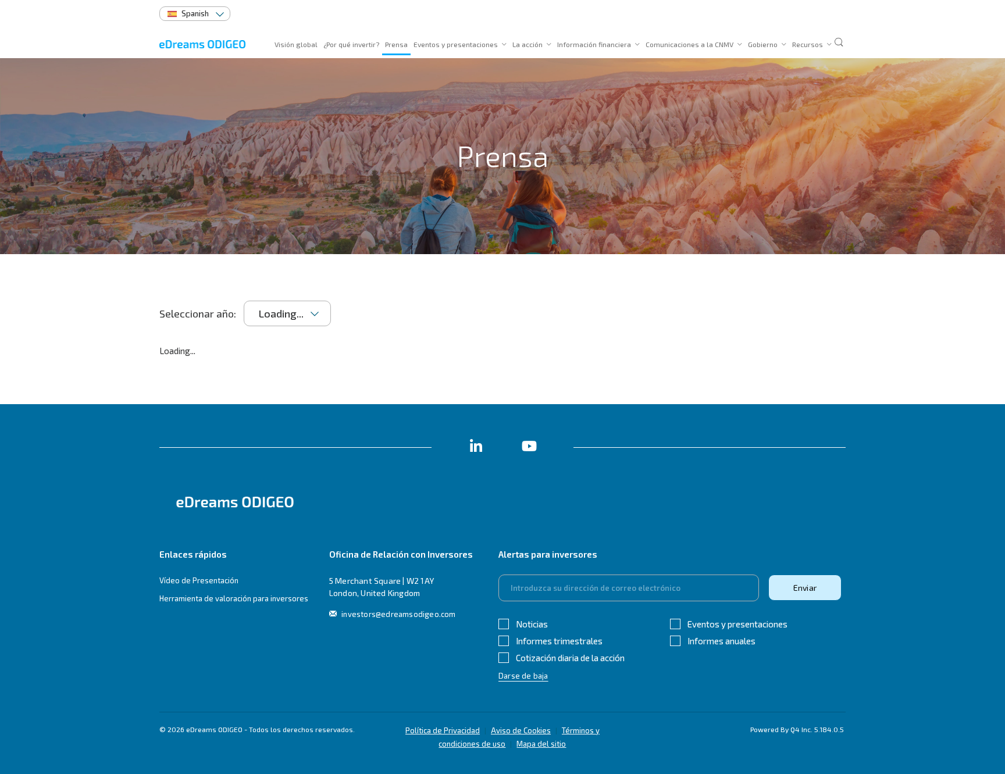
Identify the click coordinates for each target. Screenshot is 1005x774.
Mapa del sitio (541, 743)
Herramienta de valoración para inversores (233, 598)
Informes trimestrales (559, 641)
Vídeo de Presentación (198, 580)
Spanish (195, 13)
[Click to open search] (839, 43)
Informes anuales (721, 641)
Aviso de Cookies (521, 730)
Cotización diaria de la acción (570, 657)
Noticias (532, 624)
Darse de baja (523, 675)
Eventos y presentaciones (737, 624)
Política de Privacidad (442, 730)
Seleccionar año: (197, 313)
